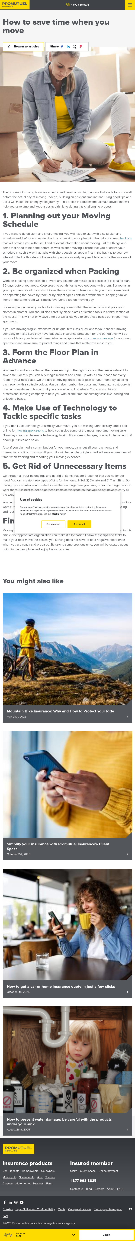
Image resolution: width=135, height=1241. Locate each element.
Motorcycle (9, 1177)
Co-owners (47, 1171)
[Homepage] (15, 5)
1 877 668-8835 (80, 4)
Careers (99, 1189)
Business (38, 1183)
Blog (89, 1189)
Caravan (8, 1183)
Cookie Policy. (59, 514)
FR (130, 1209)
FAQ (120, 1189)
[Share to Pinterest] (80, 46)
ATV (40, 1177)
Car (5, 1171)
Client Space (88, 1171)
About (110, 1189)
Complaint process (79, 1209)
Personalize (53, 524)
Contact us (76, 1189)
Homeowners (30, 1171)
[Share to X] (74, 46)
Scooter (50, 1177)
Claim (73, 1171)
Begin (106, 1235)
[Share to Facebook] (61, 46)
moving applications (31, 430)
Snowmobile (26, 1177)
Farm (49, 1183)
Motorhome (22, 1183)
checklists (125, 238)
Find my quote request (108, 1209)
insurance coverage (99, 338)
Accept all (79, 524)
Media (61, 1209)
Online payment (108, 1171)
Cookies (8, 1209)
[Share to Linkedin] (68, 46)
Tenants (14, 1171)
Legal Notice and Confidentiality (35, 1209)
